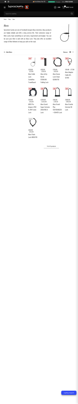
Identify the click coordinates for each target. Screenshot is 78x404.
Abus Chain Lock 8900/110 (32, 135)
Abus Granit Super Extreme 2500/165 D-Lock (45, 108)
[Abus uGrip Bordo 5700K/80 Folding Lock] (45, 62)
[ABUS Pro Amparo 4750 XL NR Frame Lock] (33, 92)
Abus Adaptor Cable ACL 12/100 (69, 75)
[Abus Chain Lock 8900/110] (33, 122)
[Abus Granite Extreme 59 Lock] (69, 92)
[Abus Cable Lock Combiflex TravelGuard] (33, 62)
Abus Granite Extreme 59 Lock (69, 107)
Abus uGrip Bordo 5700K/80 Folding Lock (44, 78)
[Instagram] (8, 1)
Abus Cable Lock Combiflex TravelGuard (32, 78)
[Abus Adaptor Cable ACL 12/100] (69, 62)
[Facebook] (5, 1)
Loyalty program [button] (69, 393)
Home (5, 19)
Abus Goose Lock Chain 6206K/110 (56, 77)
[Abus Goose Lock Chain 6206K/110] (57, 62)
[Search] (71, 13)
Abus (14, 19)
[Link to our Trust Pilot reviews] (54, 1)
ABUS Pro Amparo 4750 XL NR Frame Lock (32, 108)
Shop (9, 19)
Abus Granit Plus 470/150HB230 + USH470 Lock (57, 108)
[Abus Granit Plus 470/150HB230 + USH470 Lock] (57, 92)
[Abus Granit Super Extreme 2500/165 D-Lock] (45, 92)
